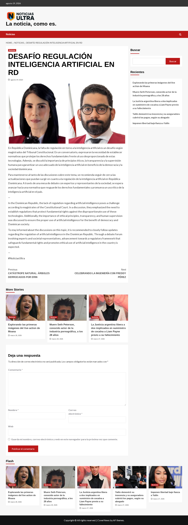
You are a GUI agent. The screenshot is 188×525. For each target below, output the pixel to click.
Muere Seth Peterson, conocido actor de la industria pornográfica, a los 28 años (155, 94)
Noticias (10, 34)
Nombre (13, 410)
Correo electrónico (75, 412)
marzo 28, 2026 (16, 335)
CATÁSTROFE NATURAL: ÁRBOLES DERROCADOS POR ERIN (29, 273)
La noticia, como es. (31, 24)
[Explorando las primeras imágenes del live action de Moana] (25, 308)
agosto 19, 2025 (17, 80)
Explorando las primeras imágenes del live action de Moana (24, 328)
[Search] (180, 34)
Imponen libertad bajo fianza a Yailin (151, 123)
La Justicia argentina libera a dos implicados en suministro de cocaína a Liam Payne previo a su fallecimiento (156, 104)
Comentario (15, 369)
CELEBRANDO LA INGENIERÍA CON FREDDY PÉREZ (100, 273)
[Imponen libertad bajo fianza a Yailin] (165, 477)
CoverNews (104, 520)
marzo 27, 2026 (99, 339)
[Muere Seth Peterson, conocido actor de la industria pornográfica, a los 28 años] (67, 308)
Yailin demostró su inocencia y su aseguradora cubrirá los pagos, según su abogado (156, 116)
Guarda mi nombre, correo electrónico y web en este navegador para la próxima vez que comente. (64, 439)
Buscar (135, 50)
